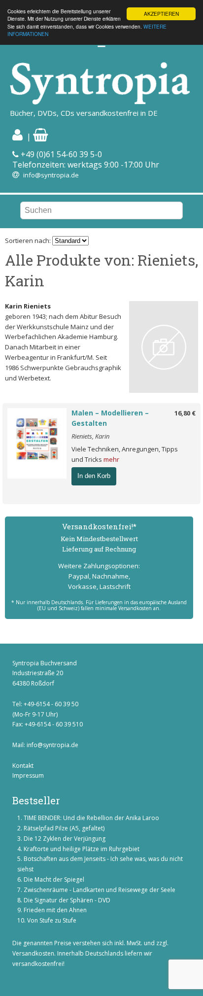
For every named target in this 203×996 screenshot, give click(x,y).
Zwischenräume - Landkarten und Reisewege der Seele (99, 890)
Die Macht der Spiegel (54, 879)
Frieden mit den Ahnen (55, 910)
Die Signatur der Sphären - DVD (67, 900)
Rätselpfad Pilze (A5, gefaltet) (64, 828)
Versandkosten (33, 953)
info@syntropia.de (51, 175)
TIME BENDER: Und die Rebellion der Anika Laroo (91, 818)
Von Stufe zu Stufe (51, 920)
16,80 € (185, 413)
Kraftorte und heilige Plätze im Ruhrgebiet (81, 849)
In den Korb (93, 476)
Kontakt (23, 765)
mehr (111, 459)
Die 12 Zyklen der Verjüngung (64, 838)
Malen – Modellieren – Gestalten (110, 418)
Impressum (28, 775)
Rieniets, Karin (90, 436)
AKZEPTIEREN (161, 13)
